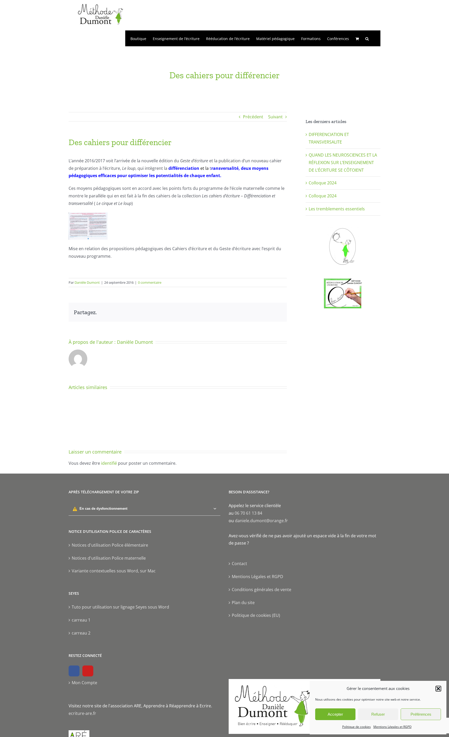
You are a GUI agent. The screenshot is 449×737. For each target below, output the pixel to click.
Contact (239, 563)
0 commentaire (149, 282)
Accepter (335, 714)
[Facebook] (74, 670)
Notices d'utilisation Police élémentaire (110, 545)
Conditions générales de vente (261, 589)
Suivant (275, 117)
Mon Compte (84, 683)
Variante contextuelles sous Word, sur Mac (114, 571)
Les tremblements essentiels (337, 209)
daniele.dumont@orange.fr (261, 520)
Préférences (421, 714)
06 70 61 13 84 (248, 513)
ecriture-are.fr (82, 713)
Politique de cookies (356, 727)
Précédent (253, 117)
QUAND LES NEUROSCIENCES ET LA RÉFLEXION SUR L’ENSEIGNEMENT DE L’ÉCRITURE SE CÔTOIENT (343, 162)
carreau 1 (81, 620)
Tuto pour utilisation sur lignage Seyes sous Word (120, 607)
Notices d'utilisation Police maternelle (109, 558)
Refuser (378, 714)
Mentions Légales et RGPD (392, 727)
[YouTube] (87, 670)
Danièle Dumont (87, 282)
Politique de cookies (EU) (256, 615)
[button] (438, 688)
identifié (109, 463)
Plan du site (243, 602)
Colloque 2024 (322, 183)
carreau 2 (81, 633)
